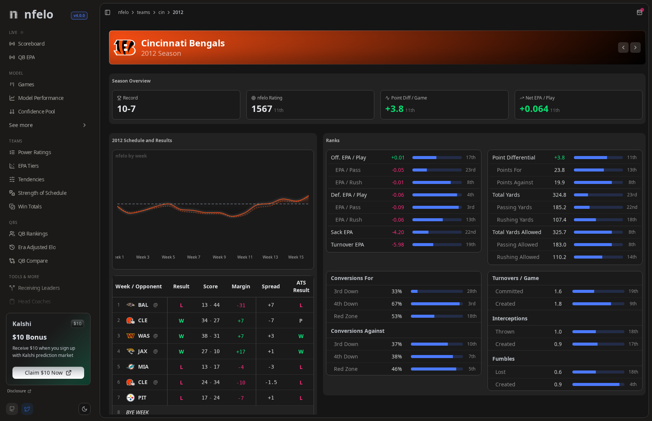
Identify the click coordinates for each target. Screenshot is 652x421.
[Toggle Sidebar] (97, 210)
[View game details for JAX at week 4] (139, 351)
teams (143, 12)
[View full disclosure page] (29, 391)
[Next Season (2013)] (635, 47)
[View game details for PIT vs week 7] (139, 397)
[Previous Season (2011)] (623, 47)
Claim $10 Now (44, 372)
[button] (84, 409)
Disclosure (16, 390)
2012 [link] (178, 12)
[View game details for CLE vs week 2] (139, 320)
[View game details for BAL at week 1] (139, 304)
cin (161, 12)
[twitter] (27, 409)
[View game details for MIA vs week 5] (139, 366)
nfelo (123, 12)
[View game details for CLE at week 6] (139, 382)
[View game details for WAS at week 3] (139, 335)
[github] (12, 409)
